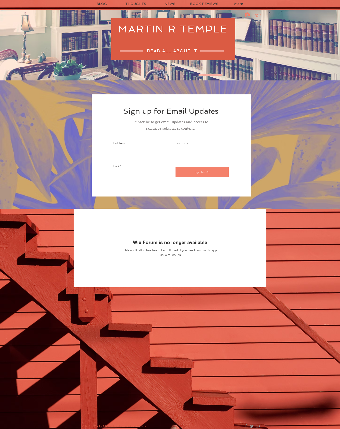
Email (116, 166)
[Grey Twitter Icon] (251, 426)
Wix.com (142, 426)
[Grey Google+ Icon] (257, 426)
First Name (120, 143)
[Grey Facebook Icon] (246, 426)
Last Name (182, 143)
